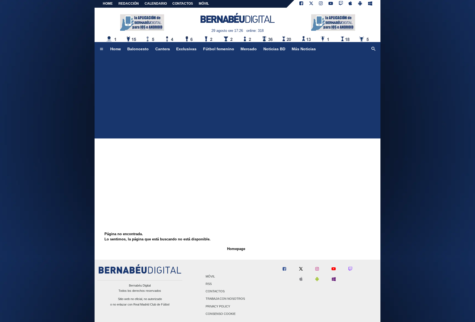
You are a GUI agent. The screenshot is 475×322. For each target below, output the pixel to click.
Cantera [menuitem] (162, 49)
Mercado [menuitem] (249, 49)
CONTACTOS (182, 3)
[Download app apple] (350, 4)
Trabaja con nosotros (225, 299)
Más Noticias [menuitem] (304, 49)
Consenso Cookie (221, 313)
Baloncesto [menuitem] (138, 49)
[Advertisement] (237, 97)
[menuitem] (101, 49)
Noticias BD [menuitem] (274, 49)
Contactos (215, 291)
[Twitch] (341, 4)
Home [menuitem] (115, 49)
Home (108, 3)
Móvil (210, 276)
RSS (209, 283)
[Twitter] (311, 4)
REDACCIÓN (128, 3)
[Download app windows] (370, 4)
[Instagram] (320, 4)
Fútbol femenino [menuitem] (218, 49)
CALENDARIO (156, 3)
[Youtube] (331, 4)
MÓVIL (204, 3)
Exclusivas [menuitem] (186, 49)
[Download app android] (360, 4)
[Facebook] (301, 4)
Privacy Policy (218, 306)
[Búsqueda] (373, 49)
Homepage (236, 249)
